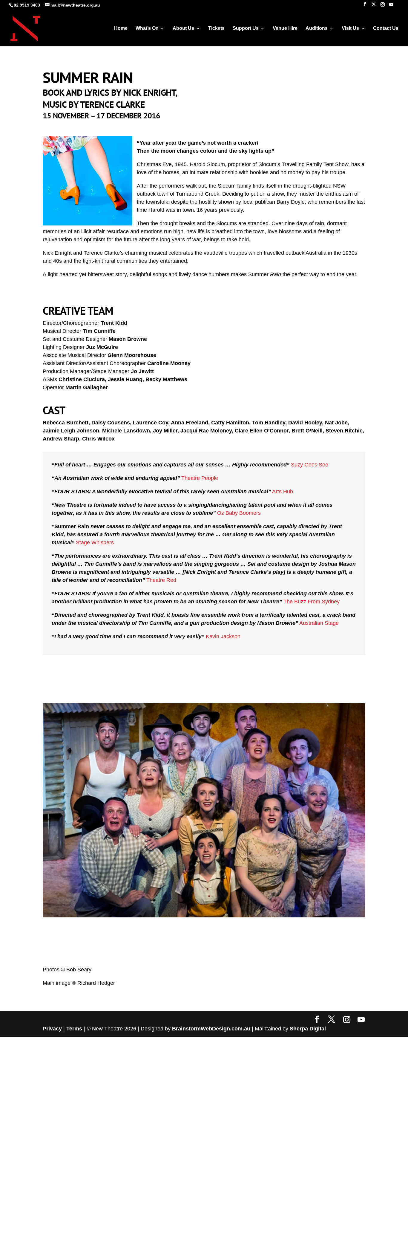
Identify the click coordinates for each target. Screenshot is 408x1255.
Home (121, 28)
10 (222, 1174)
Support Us (246, 28)
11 (227, 1174)
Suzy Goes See (309, 465)
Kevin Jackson (223, 636)
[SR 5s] (204, 916)
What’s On (147, 28)
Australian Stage (319, 623)
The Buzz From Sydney (311, 602)
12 (232, 1174)
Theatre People (199, 478)
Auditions (317, 28)
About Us (183, 28)
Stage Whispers (95, 542)
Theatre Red (161, 580)
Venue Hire (285, 28)
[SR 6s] (204, 1185)
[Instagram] (382, 6)
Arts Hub (282, 491)
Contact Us (385, 28)
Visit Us (350, 28)
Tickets (216, 28)
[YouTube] (391, 6)
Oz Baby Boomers (239, 513)
